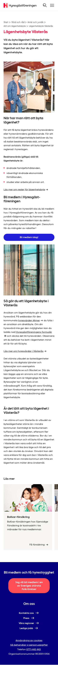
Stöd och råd (18, 22)
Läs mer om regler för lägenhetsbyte (24, 189)
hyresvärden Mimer (29, 320)
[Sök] (44, 5)
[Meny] (52, 5)
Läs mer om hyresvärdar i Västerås (23, 351)
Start (6, 22)
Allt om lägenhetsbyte (15, 26)
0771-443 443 (33, 649)
